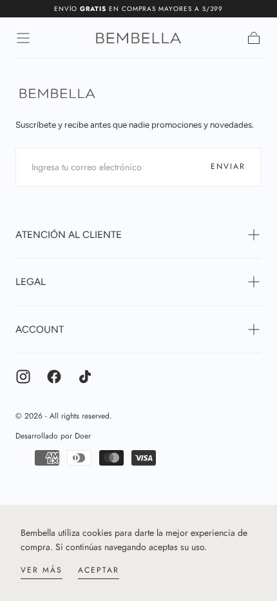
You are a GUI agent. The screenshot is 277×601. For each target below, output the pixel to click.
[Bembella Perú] (57, 93)
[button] (23, 38)
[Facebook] (54, 376)
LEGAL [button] (30, 282)
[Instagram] (23, 376)
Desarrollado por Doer (53, 436)
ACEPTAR (98, 570)
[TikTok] (85, 376)
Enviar (228, 166)
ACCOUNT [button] (39, 329)
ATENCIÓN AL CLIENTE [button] (68, 235)
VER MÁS (41, 570)
